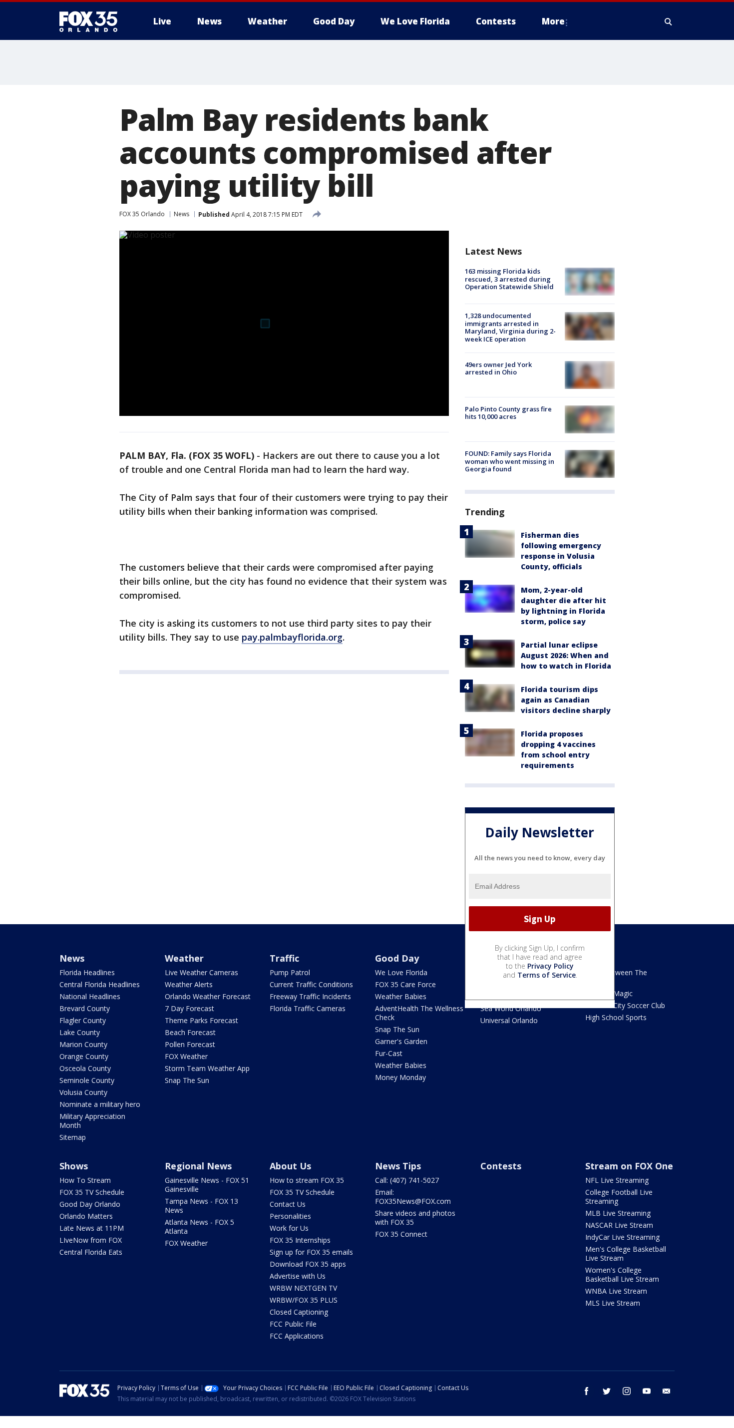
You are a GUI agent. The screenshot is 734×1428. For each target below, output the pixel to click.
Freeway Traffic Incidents (310, 996)
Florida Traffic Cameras (308, 1008)
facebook (587, 1391)
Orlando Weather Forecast (208, 996)
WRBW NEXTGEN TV (303, 1288)
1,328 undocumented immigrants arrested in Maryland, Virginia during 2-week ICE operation (510, 327)
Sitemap (72, 1137)
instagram (627, 1391)
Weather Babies (400, 996)
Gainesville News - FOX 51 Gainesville (207, 1184)
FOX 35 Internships (300, 1240)
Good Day (397, 958)
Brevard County (84, 1008)
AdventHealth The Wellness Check (419, 1013)
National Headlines (89, 996)
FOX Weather (186, 1056)
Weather (184, 958)
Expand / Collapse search (669, 21)
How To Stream (85, 1180)
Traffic (284, 958)
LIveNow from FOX (90, 1240)
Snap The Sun (187, 1080)
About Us (290, 1166)
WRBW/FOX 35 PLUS (304, 1300)
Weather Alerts (189, 984)
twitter (607, 1391)
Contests (500, 1166)
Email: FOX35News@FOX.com (413, 1196)
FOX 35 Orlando (142, 214)
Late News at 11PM (91, 1228)
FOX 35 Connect (401, 1234)
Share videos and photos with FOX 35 (415, 1217)
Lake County (79, 1032)
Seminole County (86, 1080)
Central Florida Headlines (99, 984)
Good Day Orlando (89, 1204)
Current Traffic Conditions (311, 984)
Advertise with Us (298, 1276)
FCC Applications (297, 1336)
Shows (73, 1166)
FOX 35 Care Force (405, 984)
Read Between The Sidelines (616, 977)
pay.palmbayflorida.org (292, 637)
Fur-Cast (388, 1053)
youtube (647, 1391)
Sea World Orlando (510, 1008)
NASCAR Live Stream (619, 1225)
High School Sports (616, 1017)
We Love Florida (401, 972)
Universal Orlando (509, 1020)
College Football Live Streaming (619, 1196)
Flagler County (82, 1020)
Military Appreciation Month (92, 1120)
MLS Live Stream (612, 1303)
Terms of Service (546, 975)
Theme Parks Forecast (201, 1020)
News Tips (398, 1166)
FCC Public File (293, 1324)
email (667, 1391)
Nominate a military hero (99, 1104)
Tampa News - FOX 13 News (201, 1205)
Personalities (290, 1216)
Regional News (198, 1166)
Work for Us (289, 1228)
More (553, 21)
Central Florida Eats (90, 1252)
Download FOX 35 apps (308, 1264)
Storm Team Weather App (207, 1068)
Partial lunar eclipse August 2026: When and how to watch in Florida (566, 655)
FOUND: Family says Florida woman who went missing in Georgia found (509, 461)
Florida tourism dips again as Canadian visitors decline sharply (566, 700)
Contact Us (288, 1204)
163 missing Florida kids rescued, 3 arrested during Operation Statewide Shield (509, 279)
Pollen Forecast (190, 1044)
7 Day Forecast (189, 1008)
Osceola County (85, 1068)
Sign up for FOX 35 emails (311, 1252)
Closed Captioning (299, 1312)
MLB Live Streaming (618, 1213)
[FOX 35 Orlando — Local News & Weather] (92, 21)
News (181, 214)
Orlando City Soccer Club (625, 1005)
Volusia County (83, 1092)
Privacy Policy (550, 966)
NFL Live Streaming (617, 1180)
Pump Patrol (290, 972)
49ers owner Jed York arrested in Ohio (498, 368)
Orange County (83, 1056)
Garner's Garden (401, 1041)
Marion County (83, 1044)
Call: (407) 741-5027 (407, 1180)
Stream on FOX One (629, 1166)
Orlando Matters (86, 1216)
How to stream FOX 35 (307, 1180)
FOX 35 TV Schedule (91, 1192)
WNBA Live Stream (616, 1291)
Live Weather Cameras (201, 972)
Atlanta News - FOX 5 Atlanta (199, 1226)
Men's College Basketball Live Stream (625, 1253)
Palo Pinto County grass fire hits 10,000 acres (508, 412)
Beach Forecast (190, 1032)
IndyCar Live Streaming (622, 1237)
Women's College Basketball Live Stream (622, 1274)
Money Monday (400, 1077)
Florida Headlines (87, 972)
